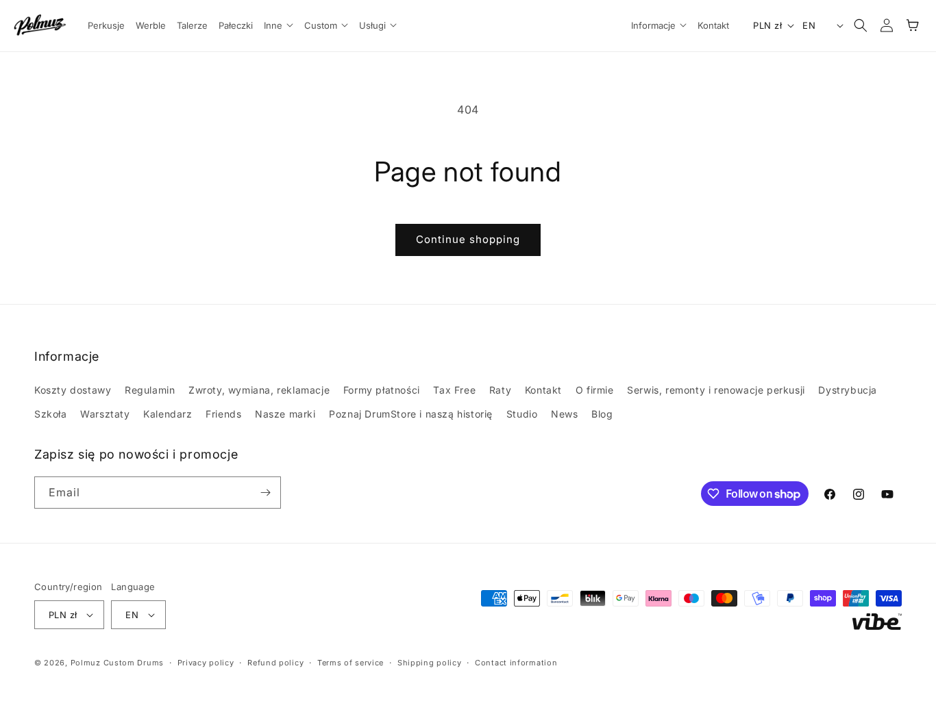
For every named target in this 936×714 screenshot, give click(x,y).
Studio (522, 414)
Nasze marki (285, 414)
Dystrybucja (847, 390)
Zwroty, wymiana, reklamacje (259, 390)
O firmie (595, 390)
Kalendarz (167, 414)
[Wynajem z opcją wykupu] (877, 621)
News (564, 414)
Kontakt (543, 390)
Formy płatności (381, 390)
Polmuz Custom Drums (117, 662)
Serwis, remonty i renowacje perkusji (716, 390)
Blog (602, 414)
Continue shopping (468, 239)
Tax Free (454, 390)
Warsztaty (105, 414)
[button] (278, 26)
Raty (500, 390)
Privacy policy (205, 662)
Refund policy (275, 662)
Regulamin (150, 390)
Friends (223, 414)
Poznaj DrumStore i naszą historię (411, 414)
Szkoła (50, 414)
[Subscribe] (265, 492)
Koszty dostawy (72, 390)
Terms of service (350, 662)
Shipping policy (429, 662)
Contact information (516, 662)
